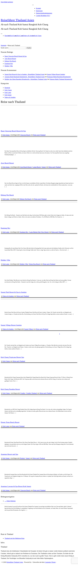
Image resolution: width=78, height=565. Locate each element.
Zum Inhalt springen (7, 2)
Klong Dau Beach (34, 264)
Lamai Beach (37, 167)
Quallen (22, 393)
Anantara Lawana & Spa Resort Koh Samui (16, 486)
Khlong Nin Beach (10, 61)
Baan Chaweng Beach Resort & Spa (16, 56)
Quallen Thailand (31, 393)
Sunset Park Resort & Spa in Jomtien (13, 292)
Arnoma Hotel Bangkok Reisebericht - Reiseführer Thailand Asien (25, 77)
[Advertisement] (39, 518)
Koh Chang (37, 35)
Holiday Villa (9, 66)
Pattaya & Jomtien (28, 35)
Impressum (39, 11)
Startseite (3, 45)
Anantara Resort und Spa (9, 454)
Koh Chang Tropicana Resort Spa (12, 357)
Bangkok (7, 35)
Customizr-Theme (50, 562)
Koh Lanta (20, 35)
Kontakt (38, 8)
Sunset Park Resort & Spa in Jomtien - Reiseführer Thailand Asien (24, 74)
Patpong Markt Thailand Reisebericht (61, 79)
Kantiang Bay (9, 63)
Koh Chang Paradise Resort (10, 389)
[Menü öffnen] (1, 33)
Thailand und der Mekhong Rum (14, 538)
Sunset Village (28, 329)
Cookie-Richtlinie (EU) (43, 15)
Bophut (22, 458)
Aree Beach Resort (10, 58)
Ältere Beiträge (10, 501)
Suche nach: (4, 48)
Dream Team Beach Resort (10, 422)
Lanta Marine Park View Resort (39, 232)
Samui (44, 167)
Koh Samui (13, 35)
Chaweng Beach (25, 135)
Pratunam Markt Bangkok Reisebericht (59, 77)
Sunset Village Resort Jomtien (56, 74)
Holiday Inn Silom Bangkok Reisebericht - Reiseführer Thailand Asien (26, 79)
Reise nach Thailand (39, 135)
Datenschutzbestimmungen (44, 13)
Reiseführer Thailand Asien (17, 20)
